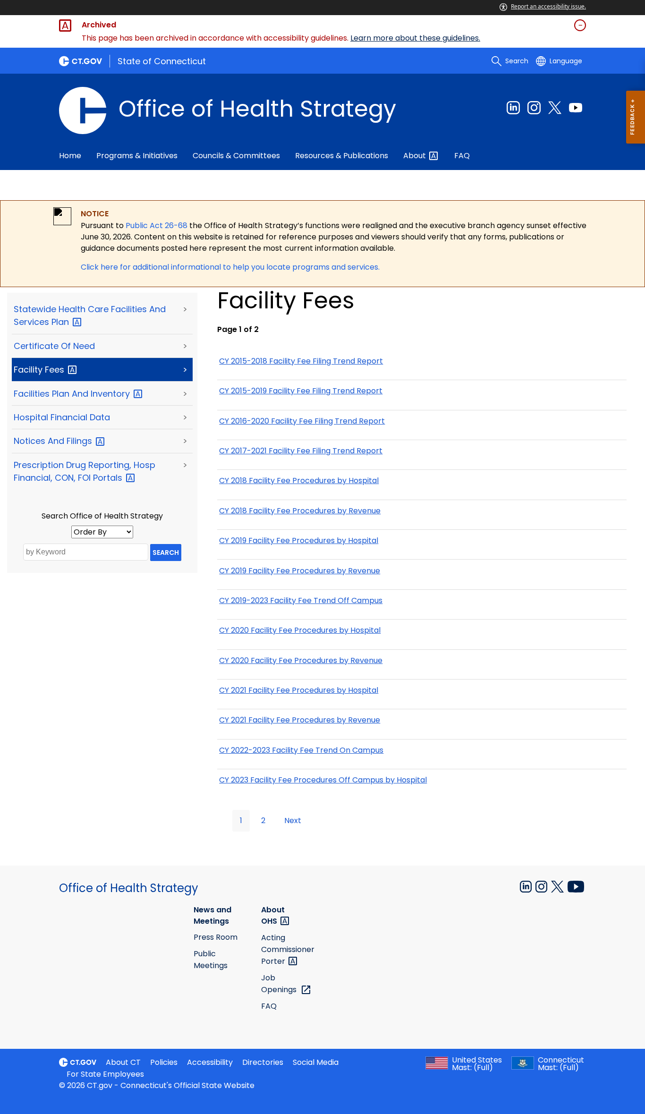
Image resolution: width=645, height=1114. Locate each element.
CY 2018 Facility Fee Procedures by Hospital (299, 480)
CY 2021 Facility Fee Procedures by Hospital (298, 690)
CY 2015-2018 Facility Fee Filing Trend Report (301, 361)
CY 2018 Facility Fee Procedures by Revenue (300, 510)
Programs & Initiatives (137, 155)
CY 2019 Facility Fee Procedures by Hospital (298, 540)
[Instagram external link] (534, 107)
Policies (164, 1062)
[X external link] (558, 885)
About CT (123, 1062)
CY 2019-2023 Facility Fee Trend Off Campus (300, 600)
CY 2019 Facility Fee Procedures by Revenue (299, 570)
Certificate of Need (54, 346)
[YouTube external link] (576, 885)
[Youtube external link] (575, 107)
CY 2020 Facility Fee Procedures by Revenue (300, 660)
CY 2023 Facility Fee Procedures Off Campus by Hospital (323, 779)
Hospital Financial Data (62, 417)
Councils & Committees (236, 155)
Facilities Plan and (73, 394)
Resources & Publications (341, 155)
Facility (40, 369)
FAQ (462, 155)
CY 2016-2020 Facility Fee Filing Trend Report (302, 421)
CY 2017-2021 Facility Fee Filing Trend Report (300, 450)
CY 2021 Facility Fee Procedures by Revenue (299, 719)
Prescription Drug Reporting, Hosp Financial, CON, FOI (84, 471)
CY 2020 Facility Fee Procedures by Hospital (300, 630)
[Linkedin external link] (513, 107)
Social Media (316, 1062)
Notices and (54, 441)
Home (70, 155)
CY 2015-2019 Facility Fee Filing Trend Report (300, 390)
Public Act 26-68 (156, 225)
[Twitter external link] (554, 107)
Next (292, 820)
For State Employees (105, 1074)
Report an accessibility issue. (548, 6)
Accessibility (210, 1062)
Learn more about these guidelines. (415, 38)
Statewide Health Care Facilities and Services (90, 315)
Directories (262, 1062)
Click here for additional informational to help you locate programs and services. (230, 267)
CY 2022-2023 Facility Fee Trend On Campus (301, 750)
